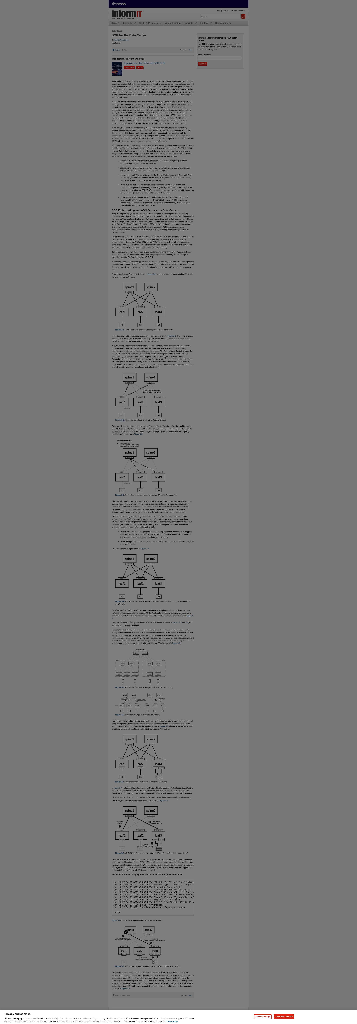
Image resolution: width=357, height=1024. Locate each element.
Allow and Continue (284, 1017)
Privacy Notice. (172, 1021)
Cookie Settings (263, 1017)
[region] (178, 1017)
